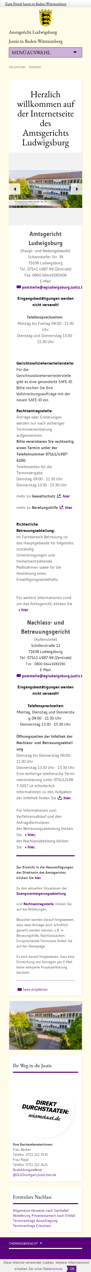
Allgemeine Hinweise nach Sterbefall (41, 1210)
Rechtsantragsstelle (39, 904)
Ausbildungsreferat (27, 1169)
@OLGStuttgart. (25, 1174)
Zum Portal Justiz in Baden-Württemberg (35, 3)
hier (66, 496)
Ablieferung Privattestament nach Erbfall (44, 1215)
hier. (67, 798)
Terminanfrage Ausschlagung (35, 1220)
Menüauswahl (31, 52)
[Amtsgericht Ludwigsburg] (45, 18)
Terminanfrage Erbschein (32, 1225)
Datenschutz (52, 1268)
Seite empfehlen (35, 989)
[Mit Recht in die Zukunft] (45, 1108)
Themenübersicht (23, 1243)
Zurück (14, 189)
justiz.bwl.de (46, 1174)
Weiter (76, 189)
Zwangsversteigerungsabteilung (41, 893)
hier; (32, 834)
